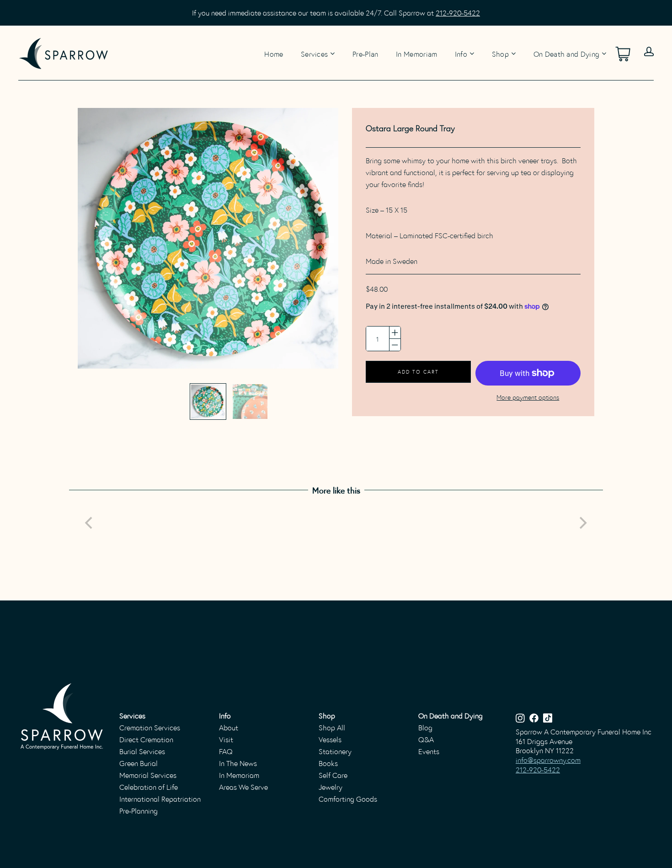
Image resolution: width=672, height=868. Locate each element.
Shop (500, 53)
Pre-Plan (365, 53)
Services (314, 53)
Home (273, 53)
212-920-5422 (458, 12)
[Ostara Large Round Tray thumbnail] (208, 401)
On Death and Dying (566, 53)
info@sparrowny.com (548, 760)
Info (461, 53)
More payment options (527, 397)
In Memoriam (416, 53)
